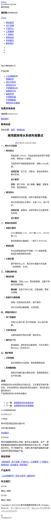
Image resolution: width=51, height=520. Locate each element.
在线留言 (10, 40)
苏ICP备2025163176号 (20, 508)
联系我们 (10, 43)
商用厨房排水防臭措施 (24, 406)
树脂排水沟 (11, 91)
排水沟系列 (11, 82)
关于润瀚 (10, 26)
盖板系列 (10, 94)
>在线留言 (13, 465)
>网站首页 (5, 462)
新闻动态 (10, 37)
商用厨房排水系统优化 (24, 403)
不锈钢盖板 (11, 100)
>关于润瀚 (15, 462)
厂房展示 (10, 34)
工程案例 (10, 31)
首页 (13, 130)
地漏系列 (10, 79)
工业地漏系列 (12, 76)
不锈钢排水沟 (12, 88)
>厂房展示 (43, 462)
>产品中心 (24, 462)
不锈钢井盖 (11, 97)
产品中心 (10, 29)
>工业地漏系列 (7, 476)
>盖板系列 (30, 476)
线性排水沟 (11, 85)
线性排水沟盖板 (13, 103)
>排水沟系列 (20, 476)
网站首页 (10, 23)
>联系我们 (23, 465)
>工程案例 (34, 462)
